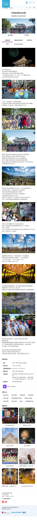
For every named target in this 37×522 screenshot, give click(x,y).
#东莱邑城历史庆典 (16, 398)
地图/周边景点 (18, 40)
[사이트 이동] (3, 502)
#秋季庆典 (22, 395)
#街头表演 (14, 401)
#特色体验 (5, 401)
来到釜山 (6, 7)
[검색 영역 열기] (30, 3)
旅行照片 (29, 40)
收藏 (11, 35)
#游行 (21, 401)
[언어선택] (27, 2)
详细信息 (7, 40)
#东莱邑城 (30, 395)
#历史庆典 (5, 398)
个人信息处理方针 (6, 498)
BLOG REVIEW (18, 44)
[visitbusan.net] (6, 3)
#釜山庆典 (14, 395)
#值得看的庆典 (29, 401)
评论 (7, 44)
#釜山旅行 (5, 395)
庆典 (11, 7)
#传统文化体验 (28, 398)
